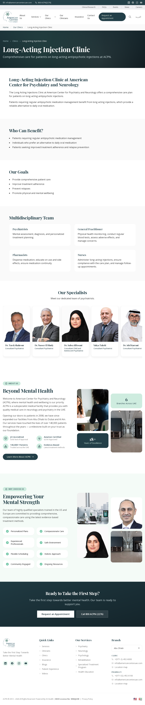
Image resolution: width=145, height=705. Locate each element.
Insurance (79, 16)
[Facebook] (133, 3)
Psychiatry (83, 646)
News (127, 7)
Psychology (83, 655)
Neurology (83, 651)
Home (5, 27)
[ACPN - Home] (10, 17)
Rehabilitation (84, 660)
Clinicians (46, 651)
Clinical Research (88, 7)
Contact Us (91, 17)
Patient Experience (50, 669)
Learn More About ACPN (18, 456)
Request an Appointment (107, 17)
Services (35, 16)
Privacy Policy (87, 699)
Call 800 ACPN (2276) (92, 614)
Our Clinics (48, 17)
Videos (45, 673)
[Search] (130, 17)
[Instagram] (137, 3)
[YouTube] (141, 3)
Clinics (15, 41)
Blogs (44, 664)
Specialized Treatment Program (88, 666)
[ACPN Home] (9, 644)
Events (115, 7)
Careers (139, 7)
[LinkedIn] (129, 3)
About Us (22, 17)
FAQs (104, 7)
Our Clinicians (64, 17)
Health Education (86, 671)
